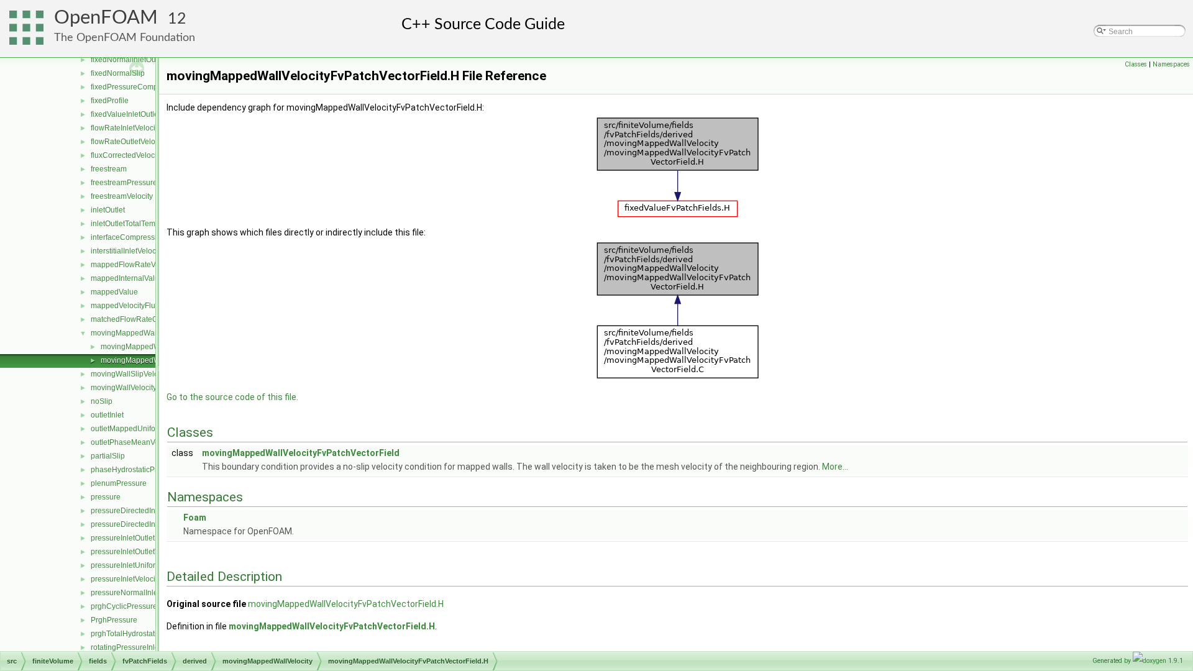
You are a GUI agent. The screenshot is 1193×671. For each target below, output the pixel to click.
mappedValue (114, 292)
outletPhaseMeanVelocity (133, 442)
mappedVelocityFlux (125, 305)
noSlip (101, 401)
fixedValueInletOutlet (125, 114)
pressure (106, 497)
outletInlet (107, 415)
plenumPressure (119, 483)
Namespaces (1171, 64)
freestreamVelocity (122, 196)
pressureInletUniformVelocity (139, 565)
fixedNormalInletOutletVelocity (141, 59)
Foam (194, 518)
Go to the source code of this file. (232, 397)
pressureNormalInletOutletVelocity (148, 592)
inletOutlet (108, 210)
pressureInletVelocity (126, 579)
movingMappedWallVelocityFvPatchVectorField (301, 453)
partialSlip (108, 456)
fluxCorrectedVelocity (126, 155)
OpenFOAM (106, 17)
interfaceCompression (128, 237)
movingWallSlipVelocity (130, 374)
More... (835, 467)
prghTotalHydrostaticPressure (141, 633)
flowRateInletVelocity (126, 128)
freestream (109, 169)
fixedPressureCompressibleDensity (150, 87)
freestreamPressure (124, 182)
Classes (1136, 64)
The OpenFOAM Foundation (124, 37)
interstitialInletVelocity (127, 251)
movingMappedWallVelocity (138, 333)
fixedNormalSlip (118, 73)
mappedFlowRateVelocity (134, 264)
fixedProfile (110, 100)
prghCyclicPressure (124, 606)
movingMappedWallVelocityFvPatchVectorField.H (346, 604)
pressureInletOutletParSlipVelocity (148, 538)
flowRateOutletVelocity (129, 141)
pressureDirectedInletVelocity (140, 524)
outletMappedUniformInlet (134, 428)
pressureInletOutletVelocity (136, 551)
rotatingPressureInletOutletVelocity (149, 647)
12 (177, 19)
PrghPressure (114, 620)
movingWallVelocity (124, 387)
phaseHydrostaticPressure (135, 469)
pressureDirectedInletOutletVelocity (150, 510)
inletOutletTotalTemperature (137, 223)
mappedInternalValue (127, 278)
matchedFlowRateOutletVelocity (144, 319)
